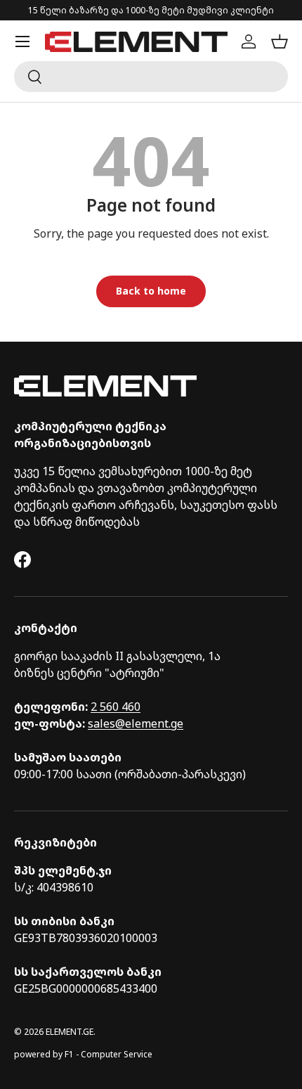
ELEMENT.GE (69, 1032)
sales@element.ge (135, 723)
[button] (279, 41)
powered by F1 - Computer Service (83, 1054)
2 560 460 (115, 706)
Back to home (151, 290)
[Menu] (22, 41)
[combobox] (151, 76)
